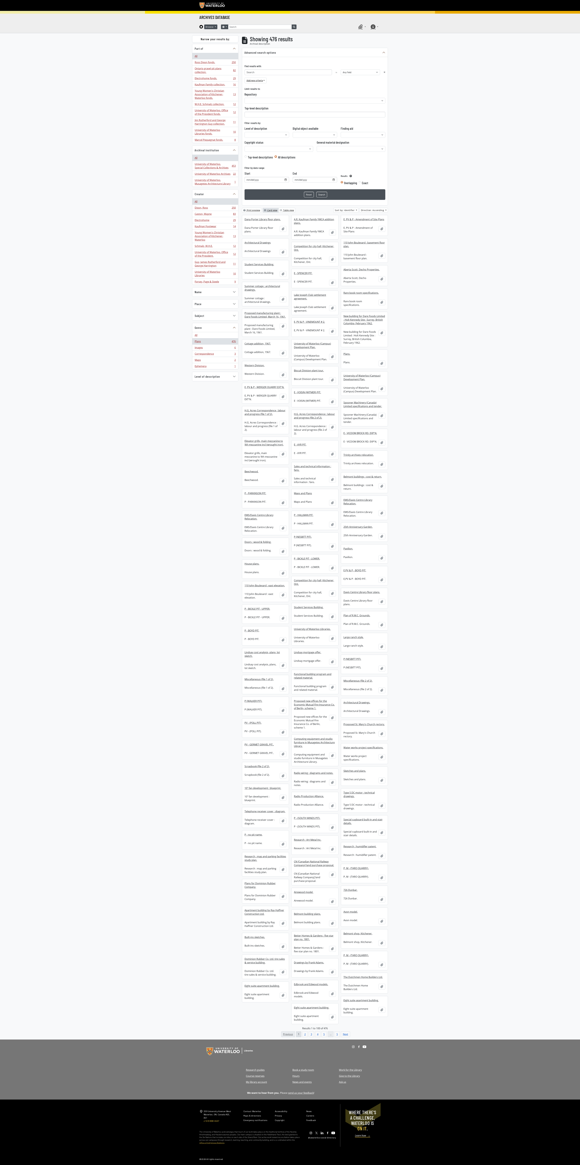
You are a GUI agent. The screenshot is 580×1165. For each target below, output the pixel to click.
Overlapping (350, 183)
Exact (365, 183)
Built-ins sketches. (255, 937)
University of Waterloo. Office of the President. (215, 254)
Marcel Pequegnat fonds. (215, 140)
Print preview (253, 210)
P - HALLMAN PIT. (303, 515)
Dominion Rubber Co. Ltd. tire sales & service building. (265, 960)
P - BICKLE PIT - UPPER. (257, 608)
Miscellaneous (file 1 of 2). (259, 679)
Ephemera (215, 366)
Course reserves (255, 1076)
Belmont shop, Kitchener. (357, 933)
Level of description (207, 376)
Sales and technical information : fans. (312, 468)
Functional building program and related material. (312, 675)
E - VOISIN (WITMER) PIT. (307, 392)
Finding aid (347, 128)
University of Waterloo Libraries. (312, 629)
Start (247, 173)
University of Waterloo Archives (215, 174)
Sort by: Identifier (345, 210)
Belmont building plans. (307, 914)
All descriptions (286, 157)
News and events (302, 1082)
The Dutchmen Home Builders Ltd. (363, 977)
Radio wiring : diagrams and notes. (313, 773)
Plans (215, 342)
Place (198, 304)
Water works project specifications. (363, 747)
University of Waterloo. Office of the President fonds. (215, 112)
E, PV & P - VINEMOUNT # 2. (309, 322)
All (196, 56)
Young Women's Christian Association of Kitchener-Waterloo (215, 236)
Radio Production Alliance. (309, 796)
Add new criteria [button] (254, 80)
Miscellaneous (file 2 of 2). (357, 680)
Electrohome (215, 220)
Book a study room (303, 1070)
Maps (215, 360)
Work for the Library (350, 1070)
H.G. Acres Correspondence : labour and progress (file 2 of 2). (314, 415)
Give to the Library (349, 1076)
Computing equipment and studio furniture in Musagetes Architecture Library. (314, 742)
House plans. (252, 563)
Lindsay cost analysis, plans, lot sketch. (262, 654)
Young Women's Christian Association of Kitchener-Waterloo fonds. (215, 94)
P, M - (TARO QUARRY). (356, 868)
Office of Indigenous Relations (211, 1143)
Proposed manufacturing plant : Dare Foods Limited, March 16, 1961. (265, 314)
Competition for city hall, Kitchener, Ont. (314, 248)
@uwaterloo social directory (322, 1137)
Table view (288, 210)
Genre (198, 327)
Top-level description (256, 108)
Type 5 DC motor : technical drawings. (359, 794)
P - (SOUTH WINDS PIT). (307, 818)
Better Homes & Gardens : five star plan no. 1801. (314, 937)
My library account (256, 1082)
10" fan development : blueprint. (263, 788)
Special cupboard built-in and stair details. (363, 821)
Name (198, 292)
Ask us (342, 1082)
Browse (210, 26)
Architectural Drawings (258, 242)
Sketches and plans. (354, 771)
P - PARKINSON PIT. (255, 493)
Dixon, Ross (215, 208)
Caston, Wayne (215, 214)
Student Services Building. (259, 264)
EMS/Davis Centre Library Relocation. (357, 501)
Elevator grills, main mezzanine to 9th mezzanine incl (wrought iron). (264, 442)
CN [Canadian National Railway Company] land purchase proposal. (314, 863)
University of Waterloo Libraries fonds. (215, 131)
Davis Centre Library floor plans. (361, 592)
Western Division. (254, 365)
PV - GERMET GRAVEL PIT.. (259, 744)
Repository (251, 94)
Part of (199, 48)
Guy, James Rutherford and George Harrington (215, 263)
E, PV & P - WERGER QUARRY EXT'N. (264, 387)
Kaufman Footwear (215, 227)
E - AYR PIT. (300, 444)
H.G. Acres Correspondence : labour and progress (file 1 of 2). (265, 412)
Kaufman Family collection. (215, 85)
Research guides (255, 1070)
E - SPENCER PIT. (303, 273)
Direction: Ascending (373, 210)
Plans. (346, 354)
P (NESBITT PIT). (303, 537)
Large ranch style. (353, 637)
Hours (296, 1076)
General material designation (333, 142)
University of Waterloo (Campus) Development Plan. (312, 345)
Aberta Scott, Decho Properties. (361, 269)
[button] (361, 26)
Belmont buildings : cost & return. (362, 476)
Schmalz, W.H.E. (215, 246)
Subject (199, 315)
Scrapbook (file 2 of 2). (257, 766)
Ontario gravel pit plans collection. (215, 70)
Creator (199, 194)
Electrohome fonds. (215, 79)
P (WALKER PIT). (253, 701)
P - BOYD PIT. (252, 630)
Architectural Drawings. (356, 702)
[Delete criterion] (384, 72)
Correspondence (215, 354)
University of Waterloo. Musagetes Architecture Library (215, 181)
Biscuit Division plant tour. (309, 370)
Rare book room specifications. (361, 293)
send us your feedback (301, 1093)
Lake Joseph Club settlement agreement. (310, 296)
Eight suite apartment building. (262, 986)
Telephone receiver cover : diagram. (265, 811)
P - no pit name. (253, 834)
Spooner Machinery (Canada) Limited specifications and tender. (362, 404)
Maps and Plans (303, 493)
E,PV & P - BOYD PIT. (354, 570)
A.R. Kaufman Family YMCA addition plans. (314, 221)
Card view (272, 210)
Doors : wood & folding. (258, 542)
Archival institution (207, 150)
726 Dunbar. (350, 890)
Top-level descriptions (260, 157)
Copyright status (254, 142)
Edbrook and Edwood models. (311, 984)
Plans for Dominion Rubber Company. (260, 885)
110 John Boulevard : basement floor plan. (364, 244)
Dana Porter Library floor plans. (263, 219)
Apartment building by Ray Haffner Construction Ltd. (264, 912)
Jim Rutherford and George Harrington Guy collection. (215, 122)
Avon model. (350, 911)
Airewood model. (303, 892)
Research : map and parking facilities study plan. (265, 858)
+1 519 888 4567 (211, 1121)
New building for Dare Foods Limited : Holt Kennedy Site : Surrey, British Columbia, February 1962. (364, 319)
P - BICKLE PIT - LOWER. (307, 558)
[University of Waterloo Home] (212, 5)
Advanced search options (260, 52)
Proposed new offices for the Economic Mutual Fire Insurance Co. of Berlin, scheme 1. (314, 704)
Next (345, 1034)
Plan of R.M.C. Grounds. (356, 615)
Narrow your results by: (215, 39)
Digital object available (305, 128)
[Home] (201, 27)
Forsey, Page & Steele (215, 282)
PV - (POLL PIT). (253, 722)
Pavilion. (348, 548)
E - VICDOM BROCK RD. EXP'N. (360, 433)
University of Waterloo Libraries (215, 273)
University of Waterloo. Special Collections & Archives (215, 165)
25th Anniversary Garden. (358, 527)
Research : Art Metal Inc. (307, 839)
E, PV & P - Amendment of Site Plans (363, 219)
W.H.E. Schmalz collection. (215, 105)
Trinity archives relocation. (358, 455)
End (295, 173)
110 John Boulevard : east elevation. (265, 585)
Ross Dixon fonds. (215, 63)
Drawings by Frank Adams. (309, 962)
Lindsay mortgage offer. (307, 652)
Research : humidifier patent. (359, 846)
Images (215, 348)
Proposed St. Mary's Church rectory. (364, 724)
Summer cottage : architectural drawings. (262, 288)
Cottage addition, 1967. (258, 343)
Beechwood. (251, 471)
